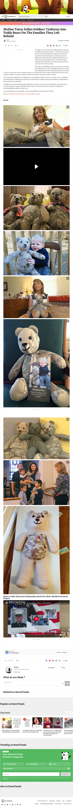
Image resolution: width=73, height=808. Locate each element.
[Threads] (15, 804)
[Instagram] (4, 804)
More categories (8, 768)
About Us (58, 800)
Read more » (17, 672)
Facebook (29, 94)
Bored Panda (7, 800)
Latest (15, 20)
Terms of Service (67, 803)
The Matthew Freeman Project (16, 94)
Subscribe (65, 774)
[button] (67, 713)
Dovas (7, 39)
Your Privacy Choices (42, 800)
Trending (9, 20)
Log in (68, 16)
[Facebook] (2, 804)
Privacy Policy (58, 803)
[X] (10, 804)
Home (3, 20)
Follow (63, 667)
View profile (51, 667)
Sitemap (36, 803)
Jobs (63, 800)
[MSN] (17, 804)
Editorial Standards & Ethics (46, 803)
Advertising (52, 800)
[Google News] (20, 804)
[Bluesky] (12, 804)
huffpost (37, 94)
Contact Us (68, 800)
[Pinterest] (7, 804)
